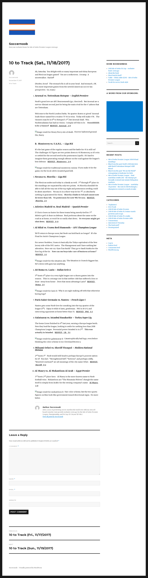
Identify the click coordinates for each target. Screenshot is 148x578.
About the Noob (113, 73)
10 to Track (12, 83)
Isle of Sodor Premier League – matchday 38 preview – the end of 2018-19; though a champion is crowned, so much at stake (123, 187)
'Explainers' (112, 205)
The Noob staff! (113, 225)
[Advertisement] (125, 116)
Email (12, 490)
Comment (14, 446)
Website (12, 500)
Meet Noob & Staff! (114, 75)
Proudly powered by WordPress (30, 568)
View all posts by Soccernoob (53, 417)
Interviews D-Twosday (116, 223)
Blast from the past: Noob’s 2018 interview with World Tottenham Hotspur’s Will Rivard (123, 166)
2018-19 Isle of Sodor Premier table (120, 218)
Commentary (113, 221)
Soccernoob (18, 44)
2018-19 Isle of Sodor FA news (118, 209)
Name (12, 479)
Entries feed (112, 245)
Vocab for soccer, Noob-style (118, 82)
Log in (110, 243)
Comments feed (114, 248)
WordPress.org (113, 250)
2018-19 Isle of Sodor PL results (119, 216)
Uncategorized (113, 227)
